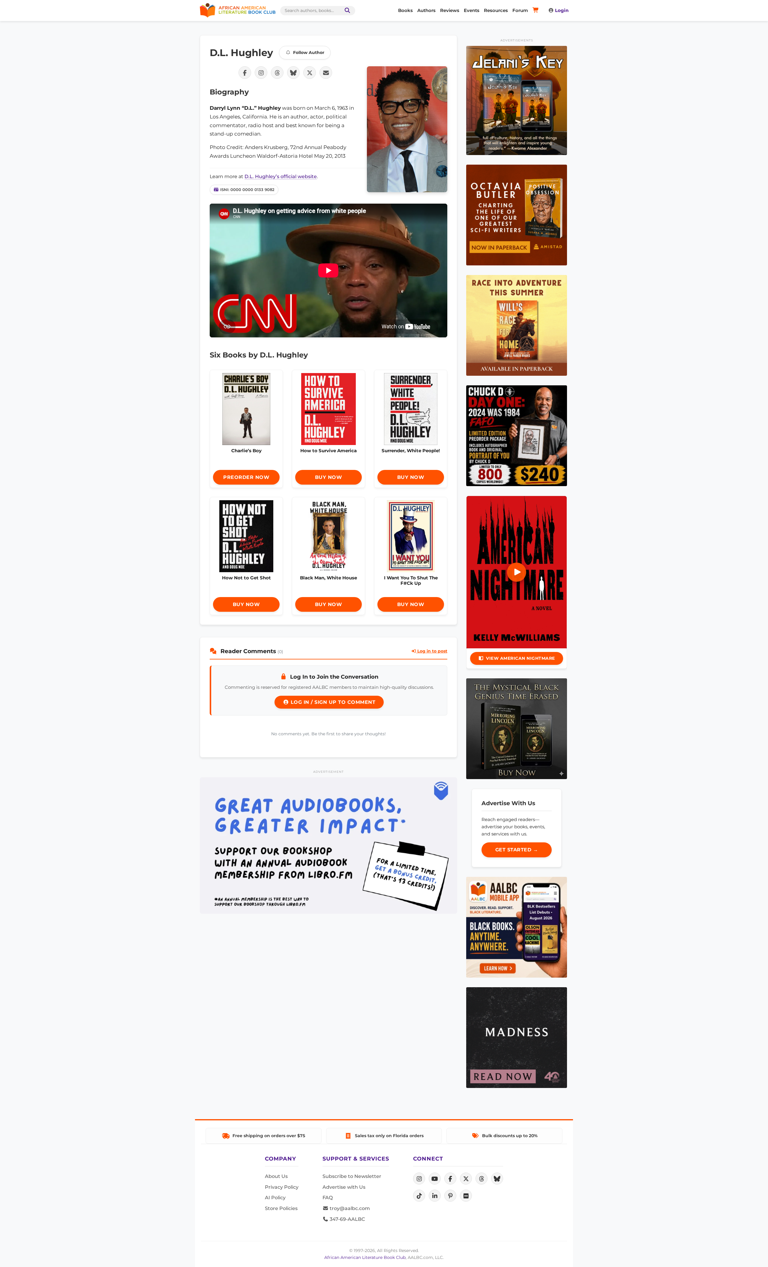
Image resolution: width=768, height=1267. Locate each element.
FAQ (327, 1197)
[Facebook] (450, 1179)
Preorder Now (246, 477)
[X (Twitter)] (466, 1179)
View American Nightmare (520, 658)
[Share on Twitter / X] (309, 72)
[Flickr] (466, 1196)
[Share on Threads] (277, 72)
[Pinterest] (450, 1196)
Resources (496, 10)
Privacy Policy (281, 1187)
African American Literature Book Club (365, 1257)
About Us (276, 1176)
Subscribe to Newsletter (351, 1176)
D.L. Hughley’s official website (280, 176)
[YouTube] (435, 1179)
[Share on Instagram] (261, 72)
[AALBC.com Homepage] (238, 10)
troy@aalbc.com (349, 1208)
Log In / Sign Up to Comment (332, 702)
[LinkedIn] (435, 1196)
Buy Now (328, 477)
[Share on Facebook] (244, 72)
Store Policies (281, 1208)
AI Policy (275, 1197)
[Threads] (482, 1179)
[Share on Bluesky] (293, 72)
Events (471, 10)
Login (561, 10)
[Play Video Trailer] (516, 572)
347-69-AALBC (346, 1219)
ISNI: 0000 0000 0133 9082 (247, 189)
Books (405, 10)
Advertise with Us (343, 1187)
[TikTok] (419, 1196)
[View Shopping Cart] (536, 10)
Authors (426, 10)
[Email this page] (326, 72)
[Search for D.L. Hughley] (407, 129)
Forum (520, 10)
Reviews (449, 10)
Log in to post (431, 651)
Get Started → (516, 850)
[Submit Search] (346, 10)
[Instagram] (419, 1179)
